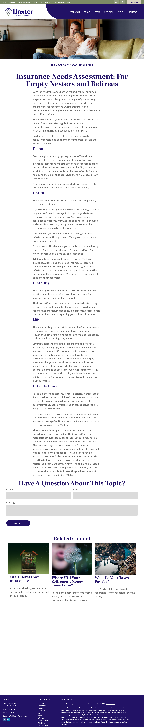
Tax (39, 713)
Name (9, 489)
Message (11, 502)
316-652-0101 (37, 2)
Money (40, 715)
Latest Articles (43, 720)
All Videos (41, 723)
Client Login (134, 2)
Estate (40, 708)
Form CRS (69, 700)
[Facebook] (122, 2)
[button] (75, 11)
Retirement (42, 703)
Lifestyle (41, 718)
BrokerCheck (110, 704)
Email (76, 489)
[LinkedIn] (116, 2)
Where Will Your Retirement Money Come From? (67, 581)
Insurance (41, 710)
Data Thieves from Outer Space (24, 579)
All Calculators (43, 725)
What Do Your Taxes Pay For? (112, 579)
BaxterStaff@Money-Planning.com (57, 2)
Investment (42, 706)
